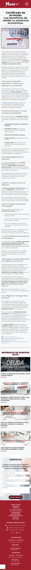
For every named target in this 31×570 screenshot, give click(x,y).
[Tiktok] (19, 532)
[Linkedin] (17, 532)
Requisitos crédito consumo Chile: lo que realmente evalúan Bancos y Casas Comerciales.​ (15, 398)
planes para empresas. (11, 340)
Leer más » (4, 377)
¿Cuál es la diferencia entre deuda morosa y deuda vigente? (15, 374)
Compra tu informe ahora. (10, 336)
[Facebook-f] (11, 532)
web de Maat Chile (24, 191)
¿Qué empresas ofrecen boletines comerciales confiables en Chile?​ (12, 448)
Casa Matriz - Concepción (15, 540)
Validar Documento (15, 168)
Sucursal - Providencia (16, 555)
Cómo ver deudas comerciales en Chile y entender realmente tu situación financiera (15, 424)
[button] (27, 4)
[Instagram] (14, 532)
